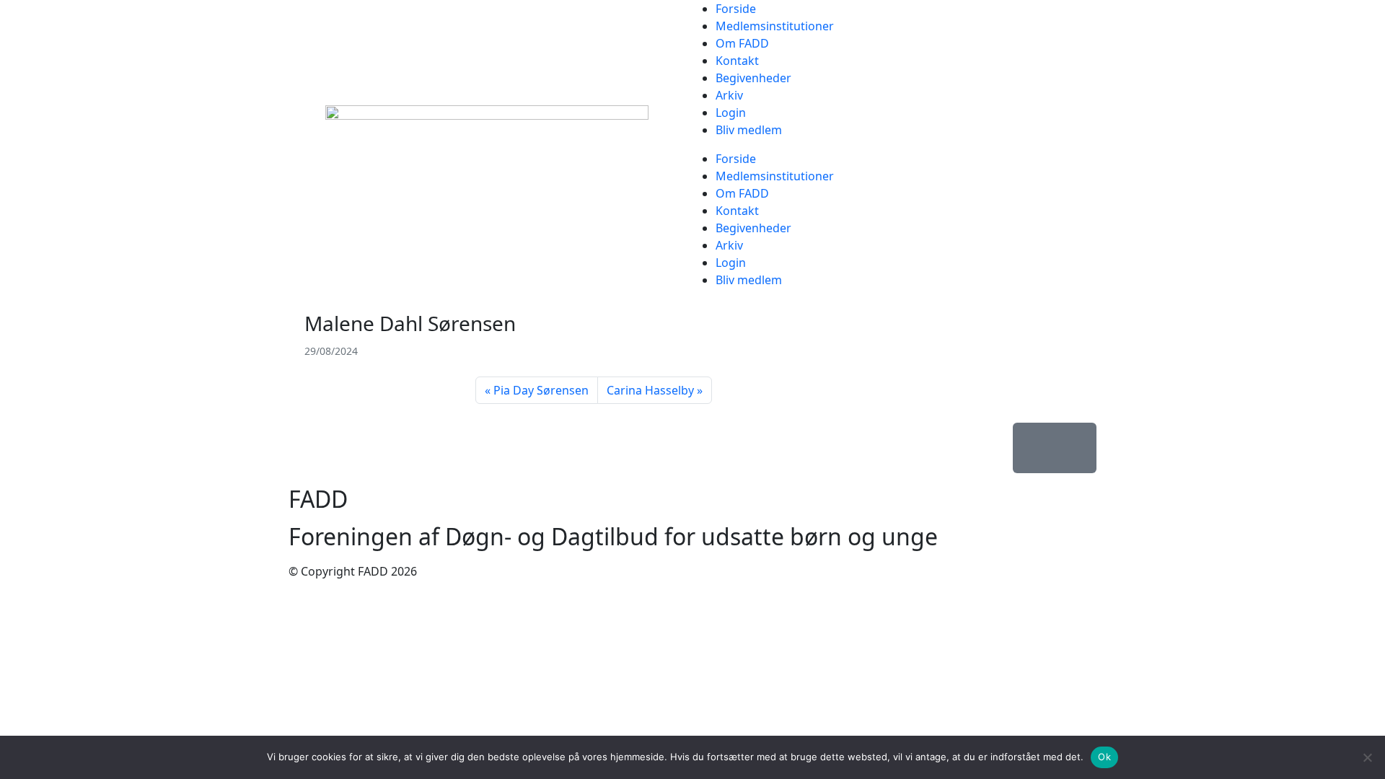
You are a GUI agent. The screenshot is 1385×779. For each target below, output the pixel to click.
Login (731, 112)
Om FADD (742, 43)
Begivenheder (753, 78)
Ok (1104, 756)
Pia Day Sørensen (541, 390)
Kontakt (737, 61)
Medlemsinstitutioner (775, 26)
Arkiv (729, 95)
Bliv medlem (749, 130)
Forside (736, 9)
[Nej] (1367, 757)
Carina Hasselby (650, 390)
